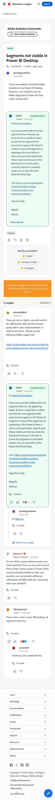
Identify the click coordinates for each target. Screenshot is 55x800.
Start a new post (31, 288)
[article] (27, 343)
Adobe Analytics (11, 14)
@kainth (19, 518)
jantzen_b (17, 553)
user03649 (24, 647)
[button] (16, 66)
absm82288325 (20, 312)
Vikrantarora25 (20, 609)
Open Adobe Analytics (24, 34)
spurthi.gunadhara (21, 72)
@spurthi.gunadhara (22, 123)
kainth (19, 115)
